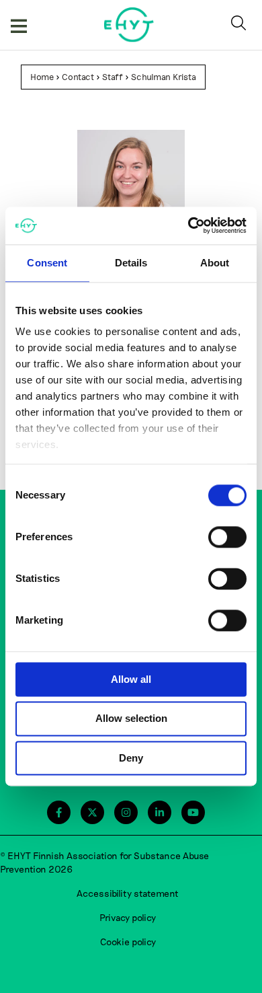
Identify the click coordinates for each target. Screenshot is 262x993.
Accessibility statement (128, 893)
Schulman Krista (163, 76)
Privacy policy (127, 917)
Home (42, 76)
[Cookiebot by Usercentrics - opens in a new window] (188, 225)
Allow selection (131, 719)
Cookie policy (128, 941)
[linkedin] (159, 812)
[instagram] (126, 812)
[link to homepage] (129, 24)
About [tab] (215, 262)
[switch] (227, 537)
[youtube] (193, 812)
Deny (131, 758)
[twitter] (92, 812)
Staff (112, 76)
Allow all (131, 679)
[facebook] (59, 812)
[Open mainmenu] (19, 25)
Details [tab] (131, 262)
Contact (78, 76)
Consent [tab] (47, 262)
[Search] (241, 25)
